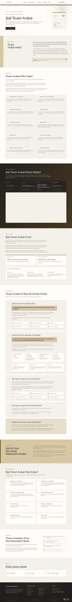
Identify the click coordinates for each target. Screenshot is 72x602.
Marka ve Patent (41, 593)
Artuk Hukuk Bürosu (12, 586)
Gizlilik (31, 600)
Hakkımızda (39, 2)
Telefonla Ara (11, 28)
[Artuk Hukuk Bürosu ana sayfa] (11, 2)
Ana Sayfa (24, 2)
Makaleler (44, 2)
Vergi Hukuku (29, 592)
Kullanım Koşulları (37, 600)
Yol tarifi (39, 189)
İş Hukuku (28, 589)
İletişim (49, 2)
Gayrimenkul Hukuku (41, 589)
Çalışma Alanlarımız (31, 2)
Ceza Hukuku (29, 588)
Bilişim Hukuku (40, 595)
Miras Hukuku (29, 595)
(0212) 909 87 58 (54, 588)
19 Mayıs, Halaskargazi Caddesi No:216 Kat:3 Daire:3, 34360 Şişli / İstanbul (58, 592)
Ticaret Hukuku (40, 592)
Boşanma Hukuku (41, 588)
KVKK (28, 600)
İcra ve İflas (29, 593)
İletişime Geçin (61, 2)
